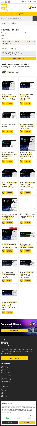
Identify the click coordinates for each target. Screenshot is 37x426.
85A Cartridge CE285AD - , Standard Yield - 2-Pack (9, 185)
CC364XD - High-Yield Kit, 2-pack (26, 155)
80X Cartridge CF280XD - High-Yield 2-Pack (9, 246)
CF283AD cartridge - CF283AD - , (26, 97)
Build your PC (14, 330)
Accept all (26, 422)
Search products (18, 58)
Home (3, 23)
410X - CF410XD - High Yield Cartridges (9, 155)
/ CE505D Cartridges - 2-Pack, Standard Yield (9, 97)
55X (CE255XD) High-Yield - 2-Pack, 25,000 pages (9, 216)
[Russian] (9, 2)
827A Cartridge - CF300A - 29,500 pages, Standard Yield (27, 274)
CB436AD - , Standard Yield (27, 126)
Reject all (10, 422)
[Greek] (6, 2)
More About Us (15, 358)
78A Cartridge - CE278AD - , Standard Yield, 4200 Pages (27, 186)
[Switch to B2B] (2, 2)
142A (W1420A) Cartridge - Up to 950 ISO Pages (8, 274)
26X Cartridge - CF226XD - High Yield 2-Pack (27, 216)
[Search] (35, 18)
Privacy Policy (9, 412)
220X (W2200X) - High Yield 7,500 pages (27, 246)
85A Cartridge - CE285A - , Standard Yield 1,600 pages (9, 305)
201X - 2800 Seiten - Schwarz (9, 125)
